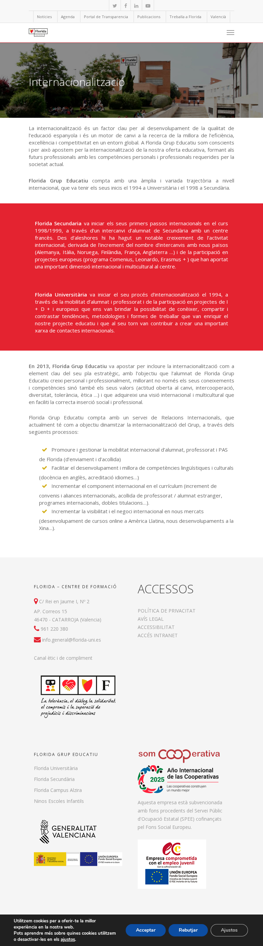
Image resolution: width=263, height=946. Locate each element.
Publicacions (148, 16)
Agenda (68, 16)
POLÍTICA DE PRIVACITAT (167, 610)
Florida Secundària (54, 779)
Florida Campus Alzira (58, 790)
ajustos (68, 939)
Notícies (44, 16)
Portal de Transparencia (106, 16)
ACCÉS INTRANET (158, 635)
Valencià (218, 16)
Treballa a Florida (185, 16)
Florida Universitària (56, 768)
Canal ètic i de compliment (63, 658)
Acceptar (145, 930)
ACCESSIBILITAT (156, 627)
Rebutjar (188, 930)
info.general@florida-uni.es (71, 639)
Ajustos (229, 930)
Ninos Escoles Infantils (59, 801)
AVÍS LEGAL (151, 619)
